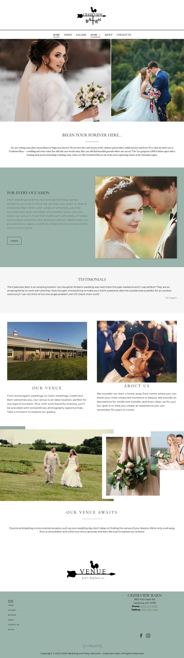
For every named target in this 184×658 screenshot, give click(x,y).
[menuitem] (56, 35)
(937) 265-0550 (149, 609)
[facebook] (141, 636)
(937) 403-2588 (149, 606)
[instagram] (148, 636)
